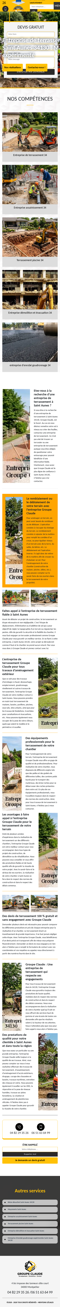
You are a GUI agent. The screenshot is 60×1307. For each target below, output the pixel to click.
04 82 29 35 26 (19, 1133)
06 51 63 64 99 (41, 1133)
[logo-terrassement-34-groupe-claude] (30, 1269)
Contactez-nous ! (36, 67)
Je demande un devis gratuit (30, 1160)
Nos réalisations (12, 67)
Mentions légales (46, 1302)
